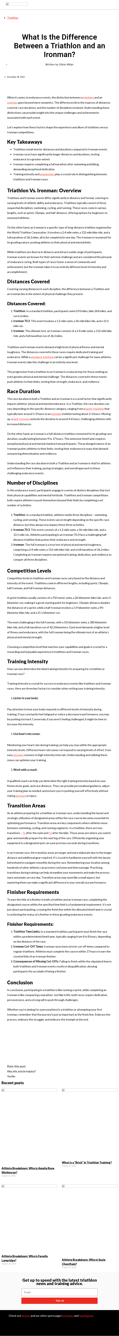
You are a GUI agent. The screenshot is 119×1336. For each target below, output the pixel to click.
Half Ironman (21, 419)
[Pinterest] (106, 1325)
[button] (51, 1328)
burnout (21, 795)
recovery (18, 755)
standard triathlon (42, 357)
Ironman (12, 102)
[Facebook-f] (106, 1320)
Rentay (26, 1315)
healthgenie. (86, 1315)
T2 (50, 833)
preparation (47, 174)
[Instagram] (113, 1325)
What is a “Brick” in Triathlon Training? (87, 1162)
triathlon (88, 97)
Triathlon (12, 17)
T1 (23, 833)
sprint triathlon (94, 408)
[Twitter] (113, 1320)
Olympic (56, 414)
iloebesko (68, 1315)
